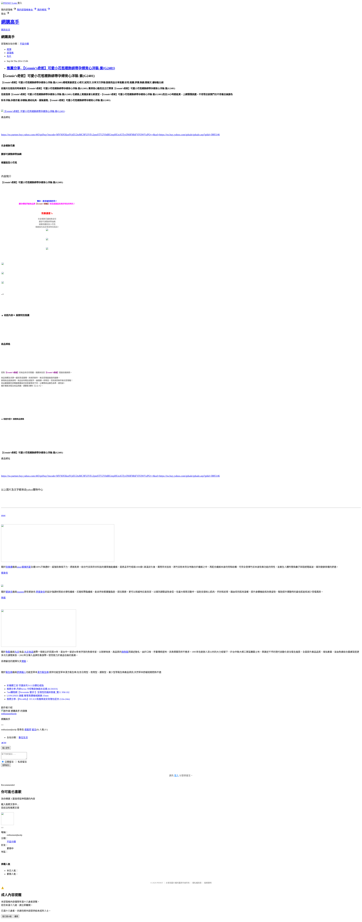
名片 (9, 56)
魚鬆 (3, 598)
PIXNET (160, 883)
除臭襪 (9, 567)
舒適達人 (21, 672)
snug (3, 515)
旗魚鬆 (125, 652)
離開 (16, 916)
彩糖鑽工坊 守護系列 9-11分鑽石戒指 (25, 685)
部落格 (10, 53)
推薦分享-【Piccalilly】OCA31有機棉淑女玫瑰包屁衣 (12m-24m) (38, 699)
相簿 (9, 49)
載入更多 (6, 748)
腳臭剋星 (26, 567)
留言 (34, 729)
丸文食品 (28, 652)
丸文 (17, 652)
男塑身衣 (40, 592)
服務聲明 (208, 883)
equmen (20, 592)
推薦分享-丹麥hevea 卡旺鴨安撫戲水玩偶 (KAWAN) (32, 689)
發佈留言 (6, 765)
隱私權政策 (197, 883)
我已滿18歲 (7, 916)
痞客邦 (27, 729)
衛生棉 (9, 672)
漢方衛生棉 (43, 672)
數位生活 (23, 737)
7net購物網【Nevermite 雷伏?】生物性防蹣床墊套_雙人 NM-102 (38, 692)
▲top (3, 742)
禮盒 (23, 661)
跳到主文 (5, 30)
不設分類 (24, 44)
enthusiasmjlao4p (9, 713)
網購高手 (10, 21)
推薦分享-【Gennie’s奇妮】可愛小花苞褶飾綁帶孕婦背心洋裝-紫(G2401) (61, 68)
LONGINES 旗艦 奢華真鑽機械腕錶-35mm (28, 695)
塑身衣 (4, 573)
